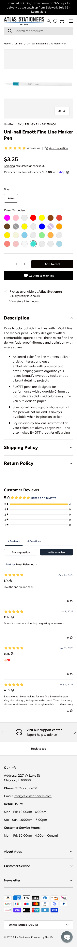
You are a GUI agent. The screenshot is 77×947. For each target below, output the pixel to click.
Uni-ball (18, 43)
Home (7, 43)
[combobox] (38, 31)
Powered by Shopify (42, 937)
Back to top (38, 748)
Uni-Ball (9, 124)
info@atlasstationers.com (33, 796)
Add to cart (52, 264)
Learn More (38, 11)
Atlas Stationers (21, 937)
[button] (62, 21)
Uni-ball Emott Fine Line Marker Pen (46, 43)
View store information (23, 301)
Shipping (9, 166)
